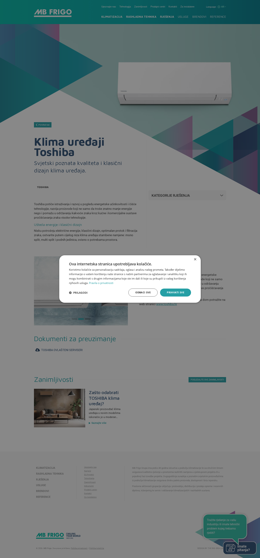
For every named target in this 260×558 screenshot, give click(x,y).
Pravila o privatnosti (101, 283)
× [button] (195, 259)
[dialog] (130, 279)
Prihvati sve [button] (175, 292)
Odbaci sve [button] (143, 292)
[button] (78, 292)
